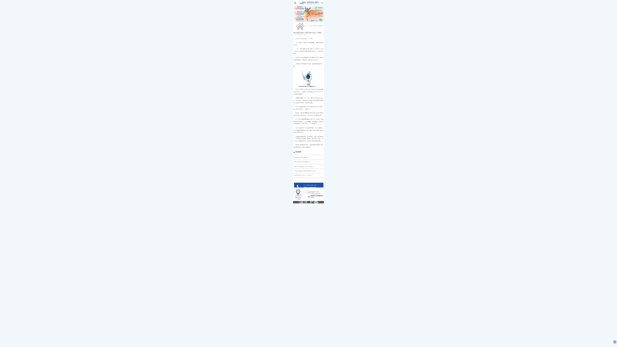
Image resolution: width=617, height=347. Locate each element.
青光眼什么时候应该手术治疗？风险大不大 (304, 175)
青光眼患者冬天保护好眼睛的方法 (302, 157)
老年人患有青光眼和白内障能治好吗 (302, 161)
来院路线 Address (298, 198)
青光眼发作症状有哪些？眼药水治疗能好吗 (304, 166)
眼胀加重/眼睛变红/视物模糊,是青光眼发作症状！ (305, 171)
